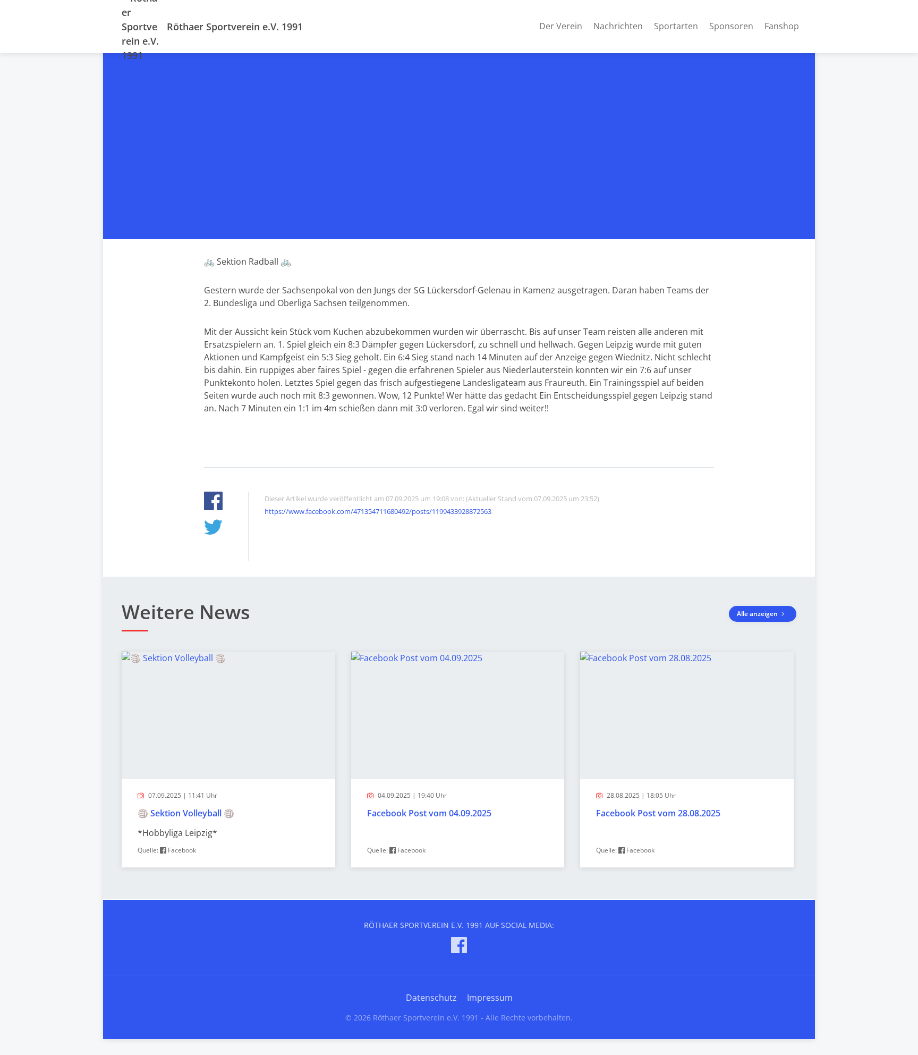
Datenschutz (431, 997)
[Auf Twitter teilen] (213, 528)
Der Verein (560, 26)
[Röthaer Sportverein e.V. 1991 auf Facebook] (459, 947)
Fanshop (781, 26)
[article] (228, 759)
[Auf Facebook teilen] (213, 502)
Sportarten (676, 26)
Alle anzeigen (758, 613)
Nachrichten (618, 26)
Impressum (490, 997)
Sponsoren (731, 26)
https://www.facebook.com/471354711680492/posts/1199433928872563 (378, 511)
